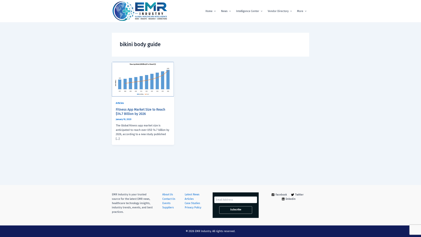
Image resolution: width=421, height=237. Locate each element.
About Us (167, 194)
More (300, 11)
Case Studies (192, 203)
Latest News (192, 194)
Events (166, 203)
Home (208, 11)
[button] (214, 11)
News (224, 11)
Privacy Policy (193, 207)
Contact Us (168, 198)
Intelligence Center (247, 11)
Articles (120, 103)
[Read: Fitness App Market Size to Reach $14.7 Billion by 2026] (143, 79)
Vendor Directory (278, 11)
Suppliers (168, 207)
